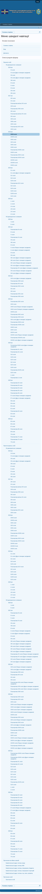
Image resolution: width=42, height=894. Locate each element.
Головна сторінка (8, 45)
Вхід (38, 1)
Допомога (6, 53)
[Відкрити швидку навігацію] (39, 32)
